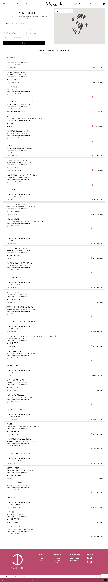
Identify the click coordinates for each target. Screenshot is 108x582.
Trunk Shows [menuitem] (57, 560)
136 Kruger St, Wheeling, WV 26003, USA (18, 177)
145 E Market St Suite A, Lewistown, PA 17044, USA (21, 353)
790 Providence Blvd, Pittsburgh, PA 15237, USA (20, 104)
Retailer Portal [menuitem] (73, 560)
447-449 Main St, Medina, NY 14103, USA (18, 514)
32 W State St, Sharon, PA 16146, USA (17, 89)
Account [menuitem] (41, 563)
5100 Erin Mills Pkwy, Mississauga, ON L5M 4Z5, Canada (23, 426)
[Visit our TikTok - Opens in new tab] (91, 562)
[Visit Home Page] (54, 4)
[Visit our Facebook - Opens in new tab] (88, 558)
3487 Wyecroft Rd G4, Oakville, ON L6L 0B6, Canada (21, 368)
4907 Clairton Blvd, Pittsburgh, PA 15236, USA (19, 148)
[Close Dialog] (2, 580)
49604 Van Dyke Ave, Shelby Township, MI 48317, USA (21, 309)
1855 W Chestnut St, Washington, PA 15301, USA (21, 162)
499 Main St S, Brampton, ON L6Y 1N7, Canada (20, 441)
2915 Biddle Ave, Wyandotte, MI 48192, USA (19, 250)
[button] (19, 4)
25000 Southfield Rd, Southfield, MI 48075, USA (20, 294)
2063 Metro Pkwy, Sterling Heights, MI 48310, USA (21, 280)
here (89, 580)
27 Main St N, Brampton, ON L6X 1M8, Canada (20, 470)
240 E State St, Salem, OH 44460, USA (17, 74)
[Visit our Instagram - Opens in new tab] (91, 558)
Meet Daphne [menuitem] (57, 563)
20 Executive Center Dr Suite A (15, 338)
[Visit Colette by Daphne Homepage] (17, 562)
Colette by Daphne (23, 62)
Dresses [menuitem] (41, 558)
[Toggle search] (100, 4)
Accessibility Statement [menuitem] (14, 576)
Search (24, 43)
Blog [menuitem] (55, 565)
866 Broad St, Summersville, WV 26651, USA (19, 456)
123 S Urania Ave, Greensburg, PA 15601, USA (19, 192)
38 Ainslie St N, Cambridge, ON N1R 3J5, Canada (20, 324)
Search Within (31, 30)
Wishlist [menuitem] (41, 560)
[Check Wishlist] (104, 4)
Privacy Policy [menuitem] (23, 576)
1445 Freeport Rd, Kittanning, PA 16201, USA (19, 133)
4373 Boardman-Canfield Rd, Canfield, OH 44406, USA (22, 60)
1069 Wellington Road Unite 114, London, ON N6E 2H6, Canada (25, 221)
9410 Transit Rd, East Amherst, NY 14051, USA (19, 397)
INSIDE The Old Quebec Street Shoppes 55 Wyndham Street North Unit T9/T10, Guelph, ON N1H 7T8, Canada (38, 412)
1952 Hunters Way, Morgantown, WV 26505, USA (21, 206)
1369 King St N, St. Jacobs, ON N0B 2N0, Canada (21, 382)
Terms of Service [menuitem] (6, 576)
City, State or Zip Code (8, 30)
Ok (105, 580)
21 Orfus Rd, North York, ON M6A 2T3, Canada (20, 529)
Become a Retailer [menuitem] (74, 558)
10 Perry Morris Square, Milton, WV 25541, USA (20, 485)
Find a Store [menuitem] (57, 558)
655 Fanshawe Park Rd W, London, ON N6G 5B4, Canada (23, 236)
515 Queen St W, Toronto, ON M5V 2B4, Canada (21, 500)
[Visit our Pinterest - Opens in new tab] (88, 562)
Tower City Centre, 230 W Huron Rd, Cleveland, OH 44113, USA (24, 118)
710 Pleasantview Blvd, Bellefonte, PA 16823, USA (20, 265)
